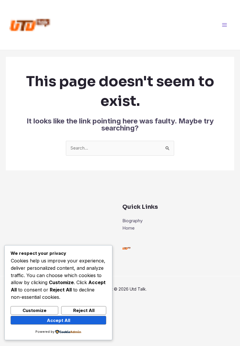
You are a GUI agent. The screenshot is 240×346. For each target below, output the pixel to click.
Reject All (84, 310)
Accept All (58, 320)
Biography (132, 220)
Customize (35, 310)
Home (128, 228)
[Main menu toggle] (224, 25)
